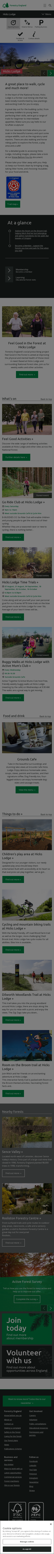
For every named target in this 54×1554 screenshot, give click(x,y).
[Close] (51, 1524)
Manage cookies (27, 1541)
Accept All (27, 1549)
